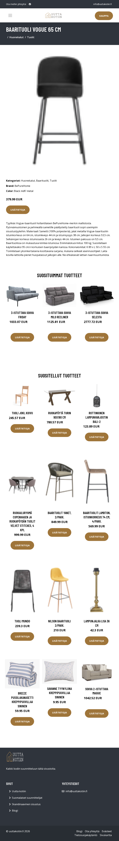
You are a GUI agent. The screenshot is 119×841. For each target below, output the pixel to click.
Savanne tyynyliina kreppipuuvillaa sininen (59, 693)
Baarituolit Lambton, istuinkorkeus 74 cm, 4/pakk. (96, 517)
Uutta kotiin (19, 791)
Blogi (15, 810)
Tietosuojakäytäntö (85, 835)
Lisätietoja (18, 209)
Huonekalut (16, 37)
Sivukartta (106, 835)
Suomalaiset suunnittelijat (27, 797)
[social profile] (30, 4)
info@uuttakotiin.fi (102, 4)
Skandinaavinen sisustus (26, 804)
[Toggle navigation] (10, 15)
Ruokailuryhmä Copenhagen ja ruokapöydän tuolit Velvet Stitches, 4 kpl (22, 521)
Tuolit (30, 37)
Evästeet (107, 831)
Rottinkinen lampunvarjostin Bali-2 (97, 417)
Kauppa (103, 15)
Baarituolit (42, 180)
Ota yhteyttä (92, 831)
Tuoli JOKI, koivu (22, 413)
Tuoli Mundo (22, 621)
